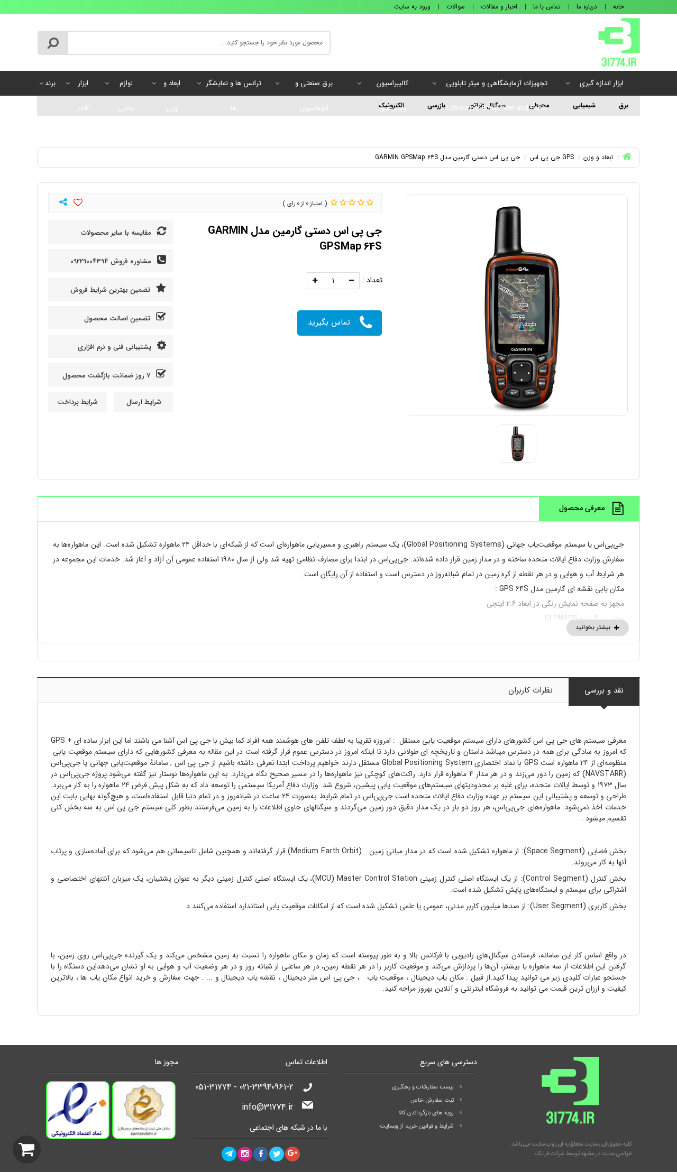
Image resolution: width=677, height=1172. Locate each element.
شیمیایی (584, 105)
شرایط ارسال (143, 402)
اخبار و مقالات (499, 7)
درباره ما (587, 7)
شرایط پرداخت (77, 402)
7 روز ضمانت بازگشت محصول (107, 375)
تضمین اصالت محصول (118, 318)
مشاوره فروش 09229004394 (111, 261)
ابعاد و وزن (171, 87)
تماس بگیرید (329, 322)
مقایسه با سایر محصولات (117, 232)
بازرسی (436, 105)
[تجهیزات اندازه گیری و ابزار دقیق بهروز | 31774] (619, 42)
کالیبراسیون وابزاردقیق (392, 87)
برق (623, 105)
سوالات (455, 7)
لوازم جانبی (126, 87)
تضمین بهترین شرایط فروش (111, 290)
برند (50, 83)
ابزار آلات (83, 87)
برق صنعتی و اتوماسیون (314, 87)
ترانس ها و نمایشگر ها (233, 87)
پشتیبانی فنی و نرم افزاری (115, 347)
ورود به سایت (412, 7)
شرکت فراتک (550, 1153)
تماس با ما (547, 7)
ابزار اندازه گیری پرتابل (602, 87)
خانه (618, 7)
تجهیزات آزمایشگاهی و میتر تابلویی (496, 87)
